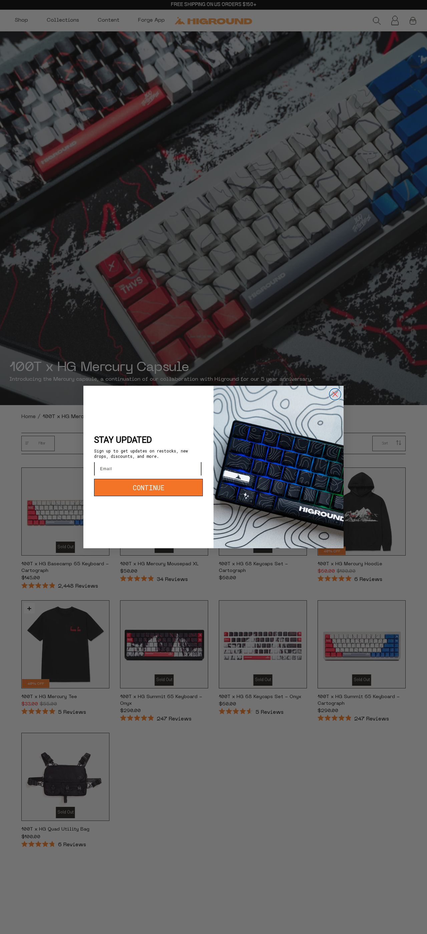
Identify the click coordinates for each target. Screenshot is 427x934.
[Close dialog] (335, 394)
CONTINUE (148, 487)
